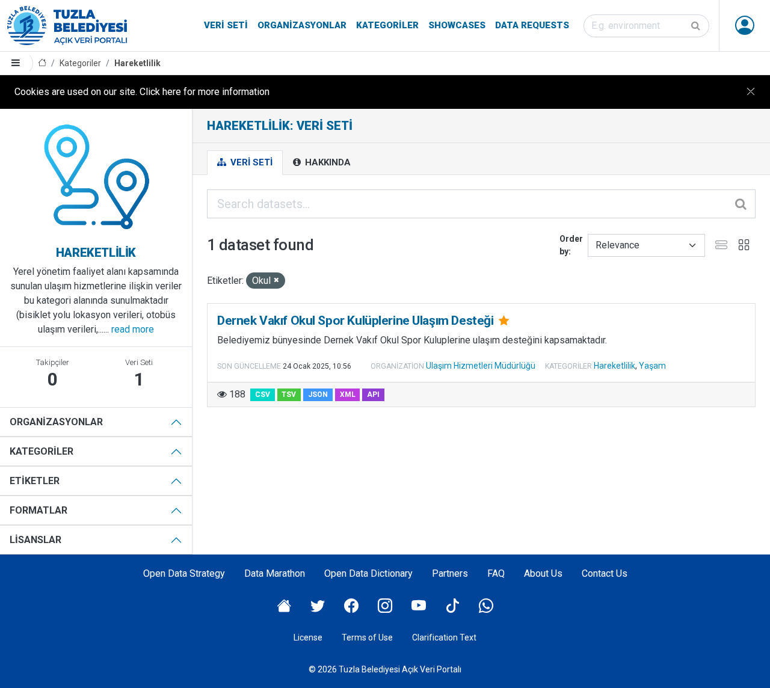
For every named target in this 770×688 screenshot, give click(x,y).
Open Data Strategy (184, 573)
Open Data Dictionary (368, 573)
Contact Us (604, 573)
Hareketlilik (137, 63)
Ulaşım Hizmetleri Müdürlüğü (480, 365)
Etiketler (35, 481)
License (308, 637)
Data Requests (532, 25)
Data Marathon (274, 573)
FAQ (496, 573)
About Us (543, 573)
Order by (571, 245)
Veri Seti (226, 25)
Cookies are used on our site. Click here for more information (142, 91)
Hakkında (327, 162)
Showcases (456, 25)
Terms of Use (367, 637)
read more (132, 329)
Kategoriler (387, 25)
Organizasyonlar (301, 25)
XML (348, 394)
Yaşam (652, 365)
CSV (262, 394)
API (373, 394)
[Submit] (696, 25)
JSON (318, 394)
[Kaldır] (276, 280)
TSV (289, 394)
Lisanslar (35, 539)
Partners (450, 573)
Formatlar (38, 510)
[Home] (42, 63)
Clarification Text (444, 637)
